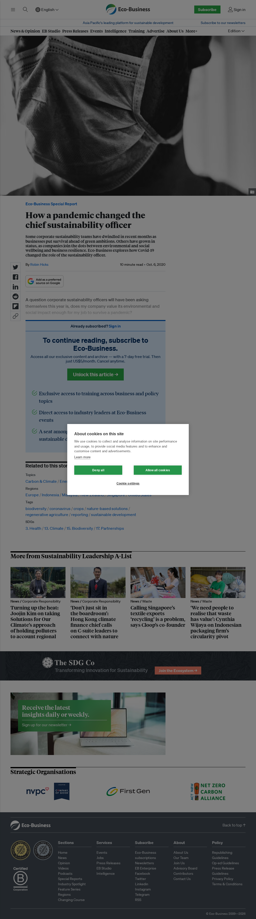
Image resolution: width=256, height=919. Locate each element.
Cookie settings (128, 483)
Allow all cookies (158, 470)
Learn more (82, 457)
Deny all (98, 470)
